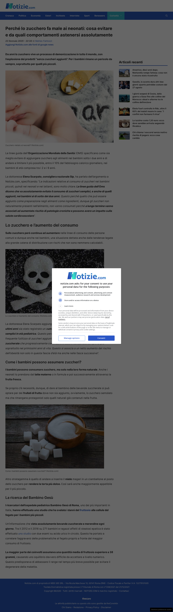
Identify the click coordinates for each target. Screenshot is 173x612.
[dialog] (86, 306)
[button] (86, 306)
